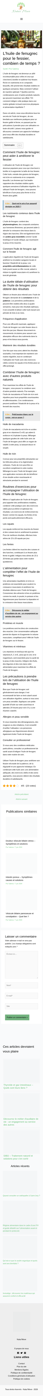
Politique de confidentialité (21, 1373)
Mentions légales (21, 1370)
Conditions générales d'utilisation (21, 1376)
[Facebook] (18, 1353)
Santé (5, 69)
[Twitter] (22, 1353)
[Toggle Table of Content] (18, 145)
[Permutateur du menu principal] (21, 19)
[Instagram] (25, 1353)
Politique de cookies (21, 1379)
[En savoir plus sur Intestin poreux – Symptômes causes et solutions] (21, 863)
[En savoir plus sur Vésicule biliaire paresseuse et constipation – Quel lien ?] (21, 900)
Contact (21, 1364)
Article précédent (21, 794)
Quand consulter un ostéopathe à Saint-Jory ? (21, 1196)
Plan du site (21, 1367)
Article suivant (21, 799)
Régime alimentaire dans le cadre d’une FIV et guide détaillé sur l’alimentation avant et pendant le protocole (21, 1228)
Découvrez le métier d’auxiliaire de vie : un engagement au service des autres (20, 1122)
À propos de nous (21, 1349)
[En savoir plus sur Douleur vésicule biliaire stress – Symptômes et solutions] (21, 827)
